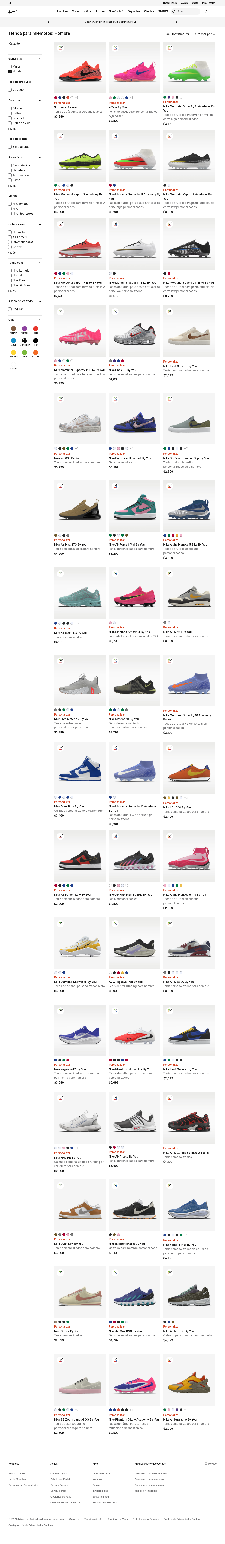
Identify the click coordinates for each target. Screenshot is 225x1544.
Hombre (62, 11)
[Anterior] (48, 22)
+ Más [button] (12, 128)
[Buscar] (174, 11)
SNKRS (163, 11)
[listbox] (205, 34)
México (212, 1463)
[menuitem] (189, 3)
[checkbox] (24, 67)
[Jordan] (10, 3)
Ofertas (149, 11)
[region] (23, 210)
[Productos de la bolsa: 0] (213, 11)
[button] (25, 59)
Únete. (137, 22)
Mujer (75, 11)
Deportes (134, 11)
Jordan (100, 11)
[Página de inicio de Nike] (13, 11)
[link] (60, 48)
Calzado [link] (14, 43)
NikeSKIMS (116, 11)
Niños (87, 11)
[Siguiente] (176, 22)
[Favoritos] (206, 11)
